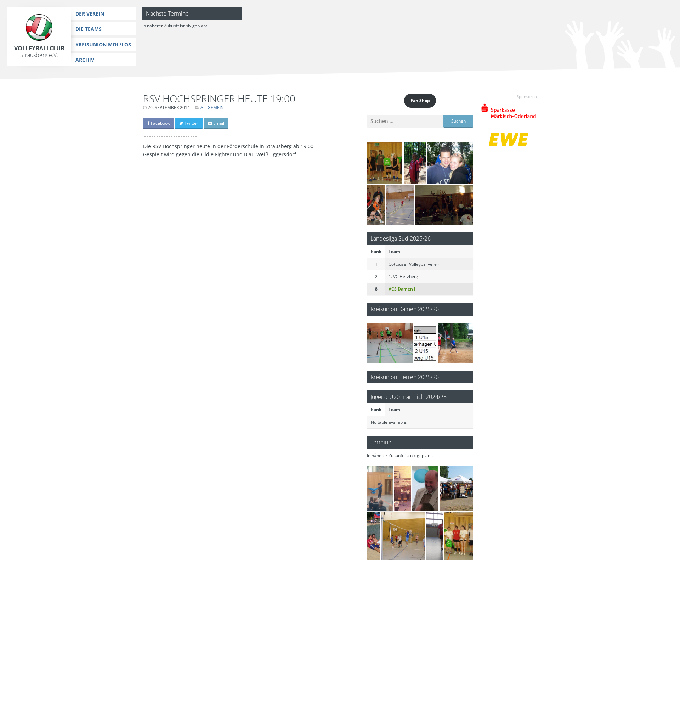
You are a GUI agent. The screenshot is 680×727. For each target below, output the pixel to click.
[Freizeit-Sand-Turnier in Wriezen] (373, 536)
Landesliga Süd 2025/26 (400, 238)
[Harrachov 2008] (450, 163)
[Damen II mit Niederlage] (390, 343)
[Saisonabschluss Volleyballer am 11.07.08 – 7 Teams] (384, 163)
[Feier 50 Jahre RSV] (425, 488)
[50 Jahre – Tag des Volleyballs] (400, 205)
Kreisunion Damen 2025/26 (404, 309)
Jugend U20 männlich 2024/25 (408, 397)
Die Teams (88, 29)
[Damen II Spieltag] (376, 205)
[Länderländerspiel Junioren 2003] (444, 205)
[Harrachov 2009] (415, 163)
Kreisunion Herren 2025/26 (404, 377)
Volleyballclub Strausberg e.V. (39, 51)
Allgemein (212, 108)
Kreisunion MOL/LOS (103, 44)
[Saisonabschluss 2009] (403, 536)
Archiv (84, 59)
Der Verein (89, 13)
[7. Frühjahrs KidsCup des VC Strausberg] (425, 343)
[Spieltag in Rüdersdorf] (434, 536)
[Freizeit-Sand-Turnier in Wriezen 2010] (456, 488)
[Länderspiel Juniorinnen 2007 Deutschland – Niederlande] (402, 488)
